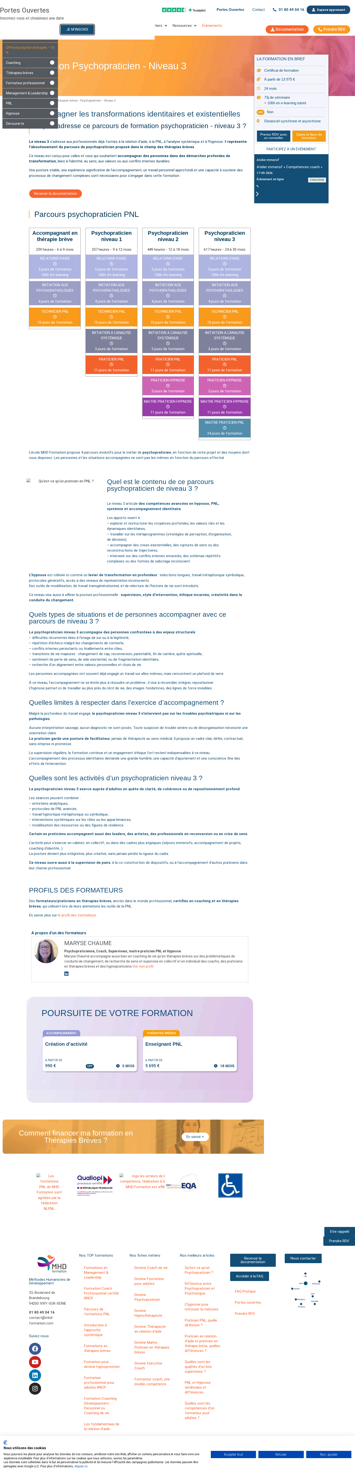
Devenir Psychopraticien (147, 1297)
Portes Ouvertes (230, 9)
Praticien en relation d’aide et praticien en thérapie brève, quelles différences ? (202, 1343)
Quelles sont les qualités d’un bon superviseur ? (198, 1367)
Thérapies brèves (67, 100)
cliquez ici (80, 1466)
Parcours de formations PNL (97, 1311)
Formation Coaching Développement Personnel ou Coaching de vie (100, 1405)
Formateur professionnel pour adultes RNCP (99, 1383)
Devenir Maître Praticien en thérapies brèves (152, 1347)
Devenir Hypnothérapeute (148, 1313)
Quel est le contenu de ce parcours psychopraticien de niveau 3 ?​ (160, 485)
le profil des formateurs (77, 915)
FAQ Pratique (245, 1291)
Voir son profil (142, 966)
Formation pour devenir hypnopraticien (102, 1364)
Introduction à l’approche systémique (95, 1330)
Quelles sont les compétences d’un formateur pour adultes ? (199, 1410)
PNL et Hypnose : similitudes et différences (198, 1387)
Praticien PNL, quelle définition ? (201, 1322)
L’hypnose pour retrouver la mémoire (201, 1306)
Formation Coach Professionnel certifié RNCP (101, 1293)
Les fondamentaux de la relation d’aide (101, 1426)
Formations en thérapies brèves (97, 1348)
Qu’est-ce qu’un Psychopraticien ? (199, 1270)
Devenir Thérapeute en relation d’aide (150, 1329)
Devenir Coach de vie (151, 1268)
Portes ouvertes (248, 1302)
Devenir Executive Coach (148, 1365)
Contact (258, 9)
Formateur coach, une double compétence (152, 1381)
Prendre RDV (245, 1313)
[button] (291, 185)
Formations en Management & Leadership (96, 1273)
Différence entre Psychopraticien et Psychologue (200, 1288)
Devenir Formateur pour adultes (149, 1281)
